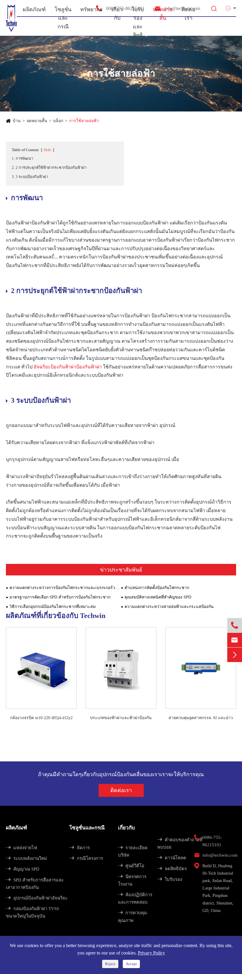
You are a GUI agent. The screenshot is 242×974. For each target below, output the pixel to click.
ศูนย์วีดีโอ (131, 865)
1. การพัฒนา (22, 158)
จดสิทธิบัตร (172, 868)
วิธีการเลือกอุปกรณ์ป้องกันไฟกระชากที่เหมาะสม (52, 606)
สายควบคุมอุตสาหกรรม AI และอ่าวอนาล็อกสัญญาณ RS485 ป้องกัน (201, 718)
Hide (47, 150)
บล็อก (58, 121)
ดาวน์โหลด (171, 857)
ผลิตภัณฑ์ (16, 828)
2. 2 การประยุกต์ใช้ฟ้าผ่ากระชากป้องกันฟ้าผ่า (49, 167)
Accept (131, 964)
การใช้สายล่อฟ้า (84, 121)
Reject (110, 964)
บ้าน (17, 121)
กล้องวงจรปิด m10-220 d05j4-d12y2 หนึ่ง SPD (41, 718)
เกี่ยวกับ (126, 828)
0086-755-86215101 (212, 841)
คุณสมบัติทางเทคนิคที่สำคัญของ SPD (158, 597)
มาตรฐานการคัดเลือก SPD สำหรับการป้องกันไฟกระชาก (59, 597)
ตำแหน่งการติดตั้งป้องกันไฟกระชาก (157, 587)
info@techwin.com (220, 855)
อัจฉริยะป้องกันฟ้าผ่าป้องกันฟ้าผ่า (68, 366)
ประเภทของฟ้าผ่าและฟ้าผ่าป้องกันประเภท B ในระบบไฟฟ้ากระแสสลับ (121, 718)
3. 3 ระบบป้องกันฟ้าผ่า (30, 176)
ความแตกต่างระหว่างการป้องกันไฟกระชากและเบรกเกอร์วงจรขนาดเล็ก (65, 587)
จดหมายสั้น (37, 121)
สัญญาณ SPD (22, 869)
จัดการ (79, 847)
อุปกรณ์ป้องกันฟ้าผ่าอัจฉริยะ (37, 898)
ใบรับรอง (169, 879)
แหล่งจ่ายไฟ (21, 847)
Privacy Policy (151, 952)
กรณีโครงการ (86, 858)
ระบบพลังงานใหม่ (26, 858)
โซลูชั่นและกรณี (87, 828)
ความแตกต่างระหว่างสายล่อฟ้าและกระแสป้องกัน (169, 606)
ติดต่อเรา (121, 790)
